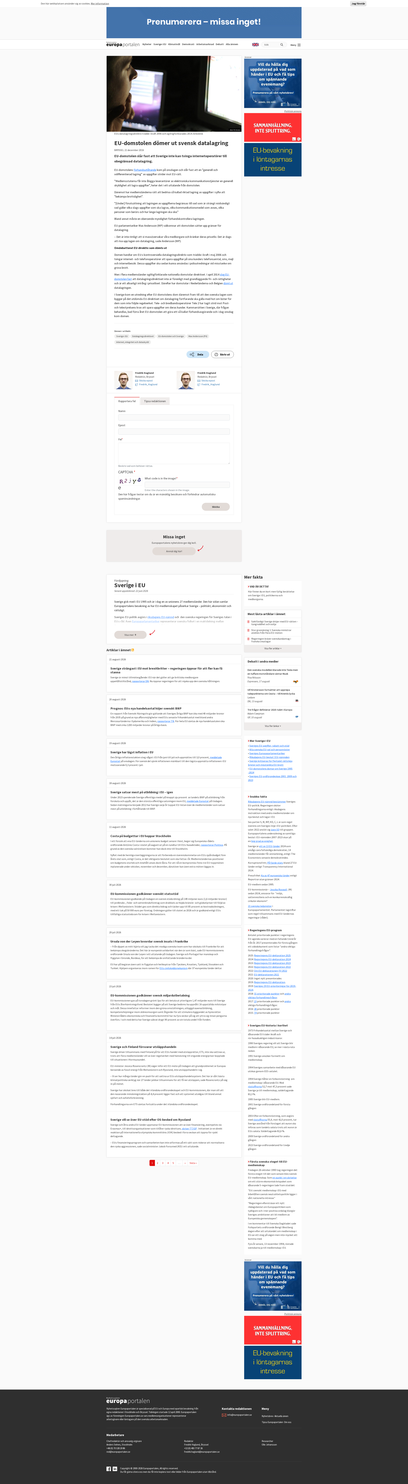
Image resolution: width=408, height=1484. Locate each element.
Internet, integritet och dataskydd (132, 342)
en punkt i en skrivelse (285, 1177)
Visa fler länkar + (273, 726)
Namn (121, 411)
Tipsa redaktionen (155, 401)
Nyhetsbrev (267, 1416)
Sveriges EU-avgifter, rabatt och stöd (269, 745)
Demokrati (188, 44)
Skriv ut (225, 354)
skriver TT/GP (189, 1128)
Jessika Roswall (279, 889)
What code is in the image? (161, 478)
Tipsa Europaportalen (272, 1422)
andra (287, 1001)
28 (255, 1009)
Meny (293, 45)
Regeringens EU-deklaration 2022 (272, 966)
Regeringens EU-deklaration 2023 (272, 963)
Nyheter (146, 44)
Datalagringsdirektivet (143, 336)
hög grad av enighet (262, 841)
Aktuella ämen (281, 1416)
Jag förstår (358, 3)
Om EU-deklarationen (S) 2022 (270, 970)
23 (255, 1001)
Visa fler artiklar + (272, 648)
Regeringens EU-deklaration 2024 (272, 959)
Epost (121, 425)
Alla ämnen (232, 44)
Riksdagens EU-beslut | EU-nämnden (269, 757)
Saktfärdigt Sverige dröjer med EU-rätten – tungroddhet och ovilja (274, 623)
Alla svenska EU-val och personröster (269, 749)
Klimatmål (174, 44)
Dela (200, 354)
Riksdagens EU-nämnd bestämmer (267, 801)
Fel (120, 439)
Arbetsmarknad (205, 44)
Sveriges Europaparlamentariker (267, 753)
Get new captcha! (119, 488)
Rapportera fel (127, 401)
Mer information (100, 3)
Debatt (220, 44)
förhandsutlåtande (145, 170)
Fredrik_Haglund (148, 384)
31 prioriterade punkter (267, 993)
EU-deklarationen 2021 (266, 974)
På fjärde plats (275, 862)
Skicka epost (146, 380)
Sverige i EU (159, 44)
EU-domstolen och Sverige (171, 336)
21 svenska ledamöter (260, 906)
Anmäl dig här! (174, 551)
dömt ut (228, 283)
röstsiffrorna (255, 1086)
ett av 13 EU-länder (269, 846)
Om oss (287, 1422)
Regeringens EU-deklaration (269, 982)
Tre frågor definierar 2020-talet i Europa (270, 709)
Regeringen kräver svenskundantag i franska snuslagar (271, 640)
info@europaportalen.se (239, 1414)
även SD (275, 829)
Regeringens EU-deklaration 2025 (272, 955)
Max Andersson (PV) (198, 336)
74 (255, 1012)
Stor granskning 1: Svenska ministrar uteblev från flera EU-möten (271, 631)
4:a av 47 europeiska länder (275, 875)
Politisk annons (293, 111)
